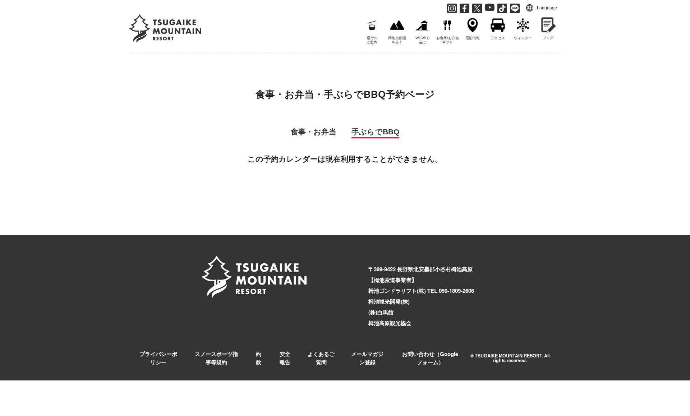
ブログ (548, 38)
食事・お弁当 (313, 132)
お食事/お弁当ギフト (447, 40)
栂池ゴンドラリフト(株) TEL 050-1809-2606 (421, 291)
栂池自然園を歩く (397, 40)
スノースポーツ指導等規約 (216, 358)
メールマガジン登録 (367, 358)
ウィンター (523, 38)
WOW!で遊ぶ (422, 40)
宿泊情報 (472, 38)
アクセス (498, 38)
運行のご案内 (372, 40)
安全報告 (285, 358)
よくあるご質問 (321, 358)
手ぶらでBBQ (375, 132)
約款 (258, 358)
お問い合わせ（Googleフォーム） (430, 358)
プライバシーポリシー (158, 358)
